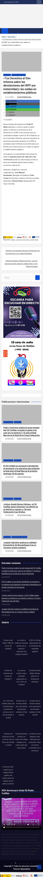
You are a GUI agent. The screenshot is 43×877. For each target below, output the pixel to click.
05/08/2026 (9, 515)
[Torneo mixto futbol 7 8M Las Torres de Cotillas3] (8, 632)
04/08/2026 (9, 551)
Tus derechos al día (18, 75)
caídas (13, 240)
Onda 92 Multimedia (24, 97)
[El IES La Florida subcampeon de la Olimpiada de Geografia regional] (34, 632)
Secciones (7, 75)
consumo (19, 240)
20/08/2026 (9, 477)
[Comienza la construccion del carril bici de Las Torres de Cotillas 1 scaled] (8, 726)
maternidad (34, 240)
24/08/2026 (9, 438)
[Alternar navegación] (11, 30)
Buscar (37, 277)
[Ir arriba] (39, 867)
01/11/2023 (9, 97)
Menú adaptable (39, 2)
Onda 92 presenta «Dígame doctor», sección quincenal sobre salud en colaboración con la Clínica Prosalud (21, 263)
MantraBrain (25, 869)
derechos (26, 240)
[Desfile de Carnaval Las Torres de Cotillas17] (8, 662)
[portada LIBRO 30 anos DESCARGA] (21, 339)
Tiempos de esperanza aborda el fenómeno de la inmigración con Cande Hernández (23, 252)
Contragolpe (8, 422)
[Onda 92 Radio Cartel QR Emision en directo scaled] (21, 288)
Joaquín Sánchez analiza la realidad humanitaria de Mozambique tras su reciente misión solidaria (19, 545)
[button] (11, 101)
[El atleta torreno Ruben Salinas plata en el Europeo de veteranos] (34, 662)
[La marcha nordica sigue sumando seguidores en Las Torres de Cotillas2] (21, 662)
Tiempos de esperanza (19, 537)
